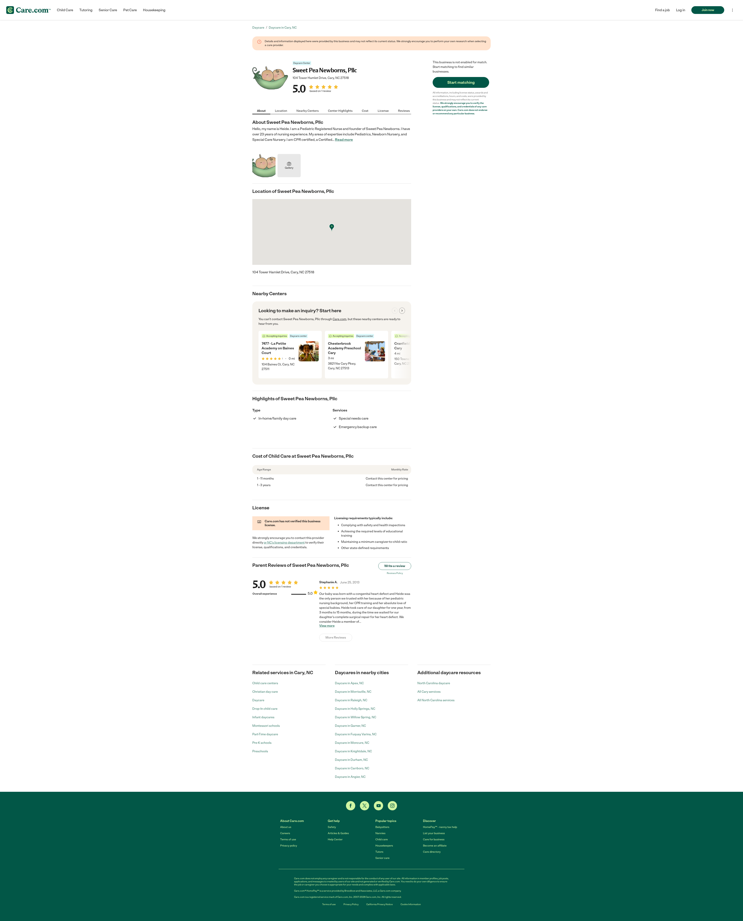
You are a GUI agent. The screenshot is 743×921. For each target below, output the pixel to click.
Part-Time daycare (265, 734)
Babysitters (382, 827)
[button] (680, 10)
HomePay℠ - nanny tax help (440, 827)
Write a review (394, 566)
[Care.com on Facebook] (350, 805)
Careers (285, 833)
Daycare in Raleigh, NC (351, 700)
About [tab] (261, 110)
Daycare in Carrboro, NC (352, 768)
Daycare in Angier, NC (350, 777)
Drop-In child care (264, 709)
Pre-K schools (261, 743)
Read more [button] (344, 140)
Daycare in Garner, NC (350, 726)
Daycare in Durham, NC (351, 760)
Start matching (461, 82)
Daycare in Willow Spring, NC (355, 717)
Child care (381, 839)
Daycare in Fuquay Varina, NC (356, 734)
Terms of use (288, 839)
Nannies (380, 833)
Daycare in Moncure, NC (352, 743)
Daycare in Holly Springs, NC (355, 709)
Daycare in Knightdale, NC (353, 751)
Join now (708, 10)
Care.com (339, 319)
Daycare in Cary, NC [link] (283, 27)
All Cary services (429, 692)
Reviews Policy (395, 573)
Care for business (433, 839)
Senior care (382, 858)
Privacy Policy (351, 904)
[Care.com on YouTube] (378, 805)
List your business (434, 833)
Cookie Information (411, 904)
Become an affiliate (435, 845)
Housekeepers (384, 845)
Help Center (335, 839)
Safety (332, 827)
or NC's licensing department (284, 542)
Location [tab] (281, 110)
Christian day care (265, 692)
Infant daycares (263, 717)
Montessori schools (266, 726)
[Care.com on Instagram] (392, 805)
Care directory (432, 851)
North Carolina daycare (433, 683)
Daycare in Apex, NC (349, 683)
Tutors (379, 851)
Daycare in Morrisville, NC (353, 692)
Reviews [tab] (404, 110)
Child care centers (265, 683)
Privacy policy (288, 845)
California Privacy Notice (379, 904)
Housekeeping (154, 10)
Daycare (258, 700)
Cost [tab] (365, 110)
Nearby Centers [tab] (307, 110)
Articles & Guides (338, 833)
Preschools (260, 751)
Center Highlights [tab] (340, 110)
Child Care (65, 10)
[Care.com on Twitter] (364, 805)
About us (285, 827)
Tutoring (85, 10)
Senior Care (108, 10)
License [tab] (383, 110)
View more (327, 626)
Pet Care (130, 10)
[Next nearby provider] (402, 311)
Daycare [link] (258, 27)
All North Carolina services (436, 700)
